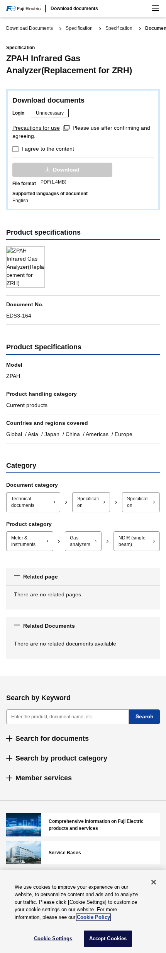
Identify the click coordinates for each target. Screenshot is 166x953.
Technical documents (22, 502)
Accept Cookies (108, 938)
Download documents (74, 8)
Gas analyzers (80, 541)
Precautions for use (36, 128)
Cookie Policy (93, 917)
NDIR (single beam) (132, 541)
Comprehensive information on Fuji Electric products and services (83, 824)
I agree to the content (48, 149)
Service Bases (83, 852)
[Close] (153, 882)
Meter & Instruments (23, 541)
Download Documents (29, 28)
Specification (79, 28)
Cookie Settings (53, 938)
